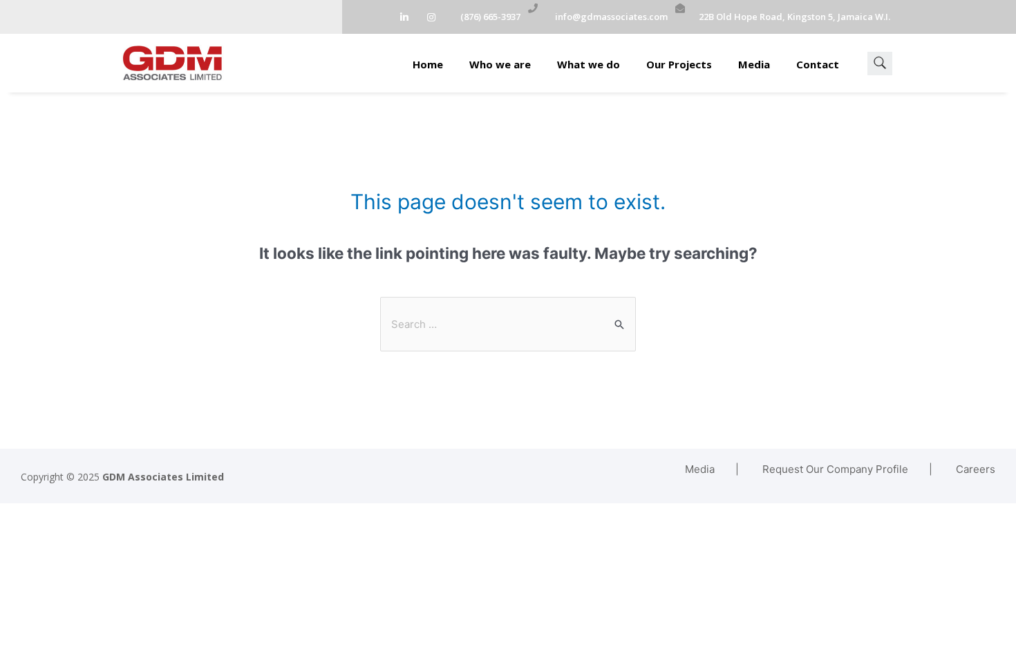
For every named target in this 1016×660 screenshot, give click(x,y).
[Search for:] (508, 324)
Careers (975, 469)
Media (754, 64)
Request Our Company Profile (835, 469)
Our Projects (679, 64)
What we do (588, 64)
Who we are (500, 64)
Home (428, 64)
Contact (817, 64)
